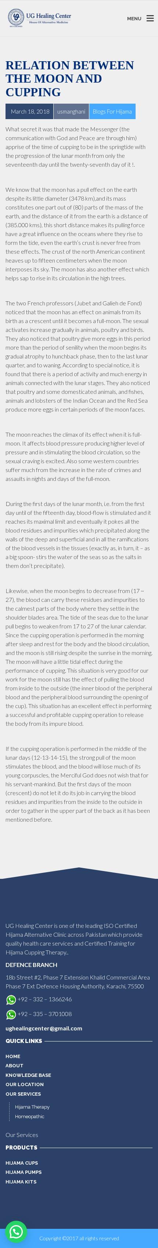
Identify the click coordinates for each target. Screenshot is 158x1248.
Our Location (25, 1084)
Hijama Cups (22, 1163)
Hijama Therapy (32, 1107)
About (15, 1065)
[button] (16, 1232)
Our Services (23, 1094)
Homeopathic (29, 1116)
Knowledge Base (28, 1075)
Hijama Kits (21, 1182)
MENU (134, 18)
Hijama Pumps (24, 1172)
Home (13, 1056)
